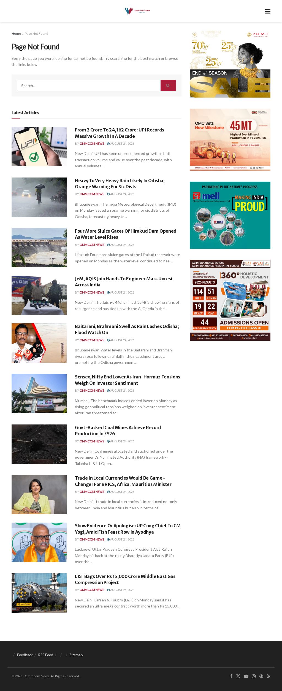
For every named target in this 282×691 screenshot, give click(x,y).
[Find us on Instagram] (254, 676)
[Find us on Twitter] (238, 676)
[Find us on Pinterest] (261, 676)
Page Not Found (36, 33)
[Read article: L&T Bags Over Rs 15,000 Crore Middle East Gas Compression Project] (39, 593)
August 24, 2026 (122, 143)
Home (16, 33)
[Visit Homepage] (137, 11)
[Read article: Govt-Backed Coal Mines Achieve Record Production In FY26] (39, 444)
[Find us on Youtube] (246, 676)
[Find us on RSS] (268, 676)
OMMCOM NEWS (92, 143)
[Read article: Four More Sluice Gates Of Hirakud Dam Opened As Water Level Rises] (39, 247)
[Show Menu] (267, 11)
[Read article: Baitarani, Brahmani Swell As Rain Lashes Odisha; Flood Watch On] (39, 343)
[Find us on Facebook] (231, 676)
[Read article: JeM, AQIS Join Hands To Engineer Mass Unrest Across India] (39, 295)
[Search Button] (168, 85)
